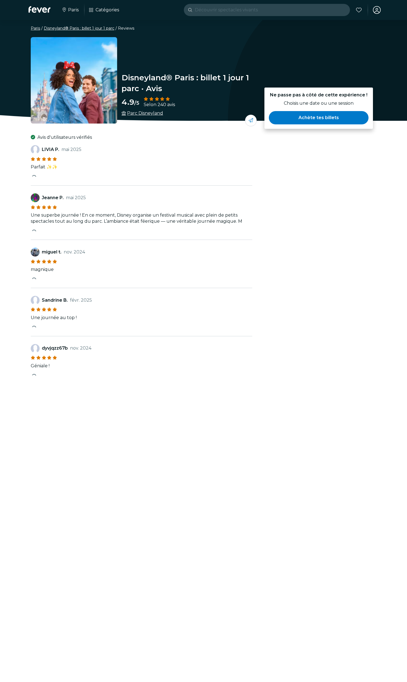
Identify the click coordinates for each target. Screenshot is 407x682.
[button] (319, 117)
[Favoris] (359, 10)
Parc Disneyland (145, 113)
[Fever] (39, 9)
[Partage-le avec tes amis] (251, 120)
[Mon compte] (377, 10)
